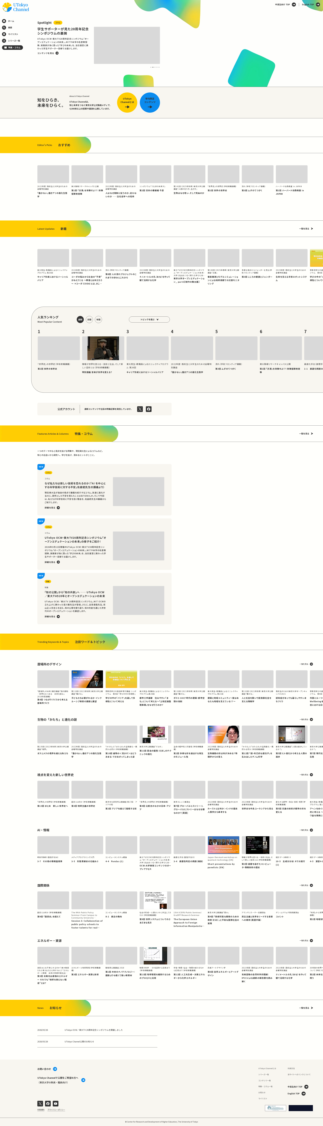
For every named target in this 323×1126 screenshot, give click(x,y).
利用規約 (40, 1109)
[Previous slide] (31, 45)
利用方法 (291, 1068)
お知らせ (261, 1092)
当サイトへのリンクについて (299, 1074)
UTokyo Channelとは (267, 1068)
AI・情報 (43, 830)
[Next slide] (166, 45)
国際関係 (43, 885)
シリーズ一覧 (263, 1074)
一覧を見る (304, 228)
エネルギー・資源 (49, 940)
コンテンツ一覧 (264, 1080)
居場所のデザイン (49, 664)
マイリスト (262, 1098)
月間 (89, 319)
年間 (98, 319)
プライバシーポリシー (56, 1109)
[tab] (151, 67)
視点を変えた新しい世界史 (55, 774)
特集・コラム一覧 (265, 1086)
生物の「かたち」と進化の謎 (57, 719)
